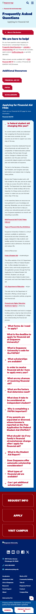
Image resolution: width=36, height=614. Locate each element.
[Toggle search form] (27, 3)
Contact (22, 589)
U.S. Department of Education (14, 286)
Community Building (26, 579)
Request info (18, 500)
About (4, 592)
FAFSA (7, 87)
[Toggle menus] (32, 3)
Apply (18, 515)
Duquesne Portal (25, 586)
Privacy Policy (24, 609)
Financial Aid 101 (12, 80)
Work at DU (23, 576)
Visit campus (18, 530)
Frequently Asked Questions (11, 47)
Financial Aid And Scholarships (12, 9)
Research (5, 586)
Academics (6, 576)
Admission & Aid (7, 579)
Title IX (22, 582)
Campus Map (24, 592)
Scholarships (11, 95)
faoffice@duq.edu (17, 52)
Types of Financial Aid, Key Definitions (17, 227)
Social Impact (6, 589)
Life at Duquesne (7, 582)
